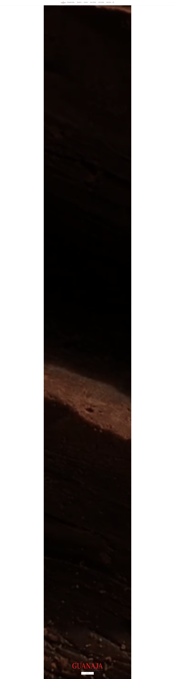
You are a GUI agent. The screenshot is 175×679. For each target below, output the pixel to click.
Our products (79, 2)
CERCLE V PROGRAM (93, 2)
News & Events (108, 2)
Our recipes (86, 2)
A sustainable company (71, 2)
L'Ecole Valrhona (101, 2)
